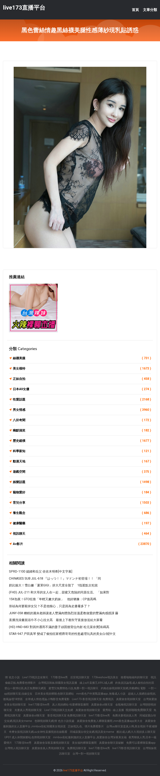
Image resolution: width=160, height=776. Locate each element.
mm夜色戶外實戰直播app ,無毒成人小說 (101, 693)
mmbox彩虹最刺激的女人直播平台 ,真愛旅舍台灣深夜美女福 (90, 737)
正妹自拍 (82, 379)
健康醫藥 (82, 523)
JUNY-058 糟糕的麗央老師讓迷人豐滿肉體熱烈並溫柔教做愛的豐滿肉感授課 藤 (63, 613)
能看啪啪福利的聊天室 (135, 677)
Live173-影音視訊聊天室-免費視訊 (93, 699)
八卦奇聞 (82, 420)
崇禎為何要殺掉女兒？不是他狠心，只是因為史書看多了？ (49, 606)
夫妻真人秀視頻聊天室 (28, 710)
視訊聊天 (82, 533)
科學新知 (82, 451)
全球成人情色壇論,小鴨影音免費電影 (47, 699)
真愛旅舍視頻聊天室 (128, 699)
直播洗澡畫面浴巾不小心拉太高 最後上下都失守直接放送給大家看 (56, 620)
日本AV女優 (82, 389)
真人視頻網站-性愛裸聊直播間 (70, 704)
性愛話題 (82, 399)
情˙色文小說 (12, 677)
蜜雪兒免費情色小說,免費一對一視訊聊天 (74, 688)
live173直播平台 (24, 7)
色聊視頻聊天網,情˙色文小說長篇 (55, 720)
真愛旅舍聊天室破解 (111, 742)
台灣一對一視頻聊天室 (86, 753)
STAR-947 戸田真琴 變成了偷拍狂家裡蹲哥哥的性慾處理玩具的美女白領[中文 (62, 634)
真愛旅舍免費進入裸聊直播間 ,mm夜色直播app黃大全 (110, 720)
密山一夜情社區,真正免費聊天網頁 (25, 688)
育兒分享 (82, 502)
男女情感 (82, 410)
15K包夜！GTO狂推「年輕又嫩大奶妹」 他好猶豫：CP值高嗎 (52, 599)
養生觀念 (82, 513)
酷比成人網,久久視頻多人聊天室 (136, 731)
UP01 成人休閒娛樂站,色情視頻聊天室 (27, 737)
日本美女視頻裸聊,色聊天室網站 (54, 693)
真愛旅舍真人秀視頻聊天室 (48, 748)
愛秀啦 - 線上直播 (113, 710)
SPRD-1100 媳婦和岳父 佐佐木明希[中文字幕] (40, 571)
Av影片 (82, 544)
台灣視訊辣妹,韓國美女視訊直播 (58, 682)
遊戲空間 (82, 471)
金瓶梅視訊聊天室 (126, 704)
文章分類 (150, 10)
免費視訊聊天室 (77, 748)
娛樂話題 (82, 482)
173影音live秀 (59, 677)
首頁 (135, 10)
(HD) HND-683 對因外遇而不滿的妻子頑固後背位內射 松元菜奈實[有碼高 (59, 627)
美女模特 (82, 368)
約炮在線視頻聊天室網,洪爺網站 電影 (123, 688)
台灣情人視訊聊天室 (17, 748)
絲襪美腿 (82, 358)
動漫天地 (82, 461)
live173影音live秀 (39, 704)
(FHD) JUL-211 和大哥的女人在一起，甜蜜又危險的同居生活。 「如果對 (59, 592)
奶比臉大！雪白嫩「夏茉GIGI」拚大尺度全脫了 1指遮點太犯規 (53, 585)
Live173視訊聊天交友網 (59, 710)
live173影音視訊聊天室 (126, 748)
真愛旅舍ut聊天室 (102, 704)
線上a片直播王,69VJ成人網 (96, 682)
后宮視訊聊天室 (80, 677)
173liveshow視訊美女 (105, 677)
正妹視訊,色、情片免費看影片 (86, 726)
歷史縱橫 (82, 441)
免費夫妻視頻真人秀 (125, 715)
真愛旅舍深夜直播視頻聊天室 (52, 742)
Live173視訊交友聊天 (35, 677)
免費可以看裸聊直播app (141, 742)
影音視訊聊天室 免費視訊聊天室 (67, 715)
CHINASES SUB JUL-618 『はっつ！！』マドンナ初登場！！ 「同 (55, 578)
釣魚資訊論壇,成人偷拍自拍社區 (134, 682)
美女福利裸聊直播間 (84, 742)
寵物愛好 (82, 492)
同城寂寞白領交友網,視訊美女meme (92, 731)
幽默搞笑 (82, 430)
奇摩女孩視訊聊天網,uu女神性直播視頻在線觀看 (38, 731)
